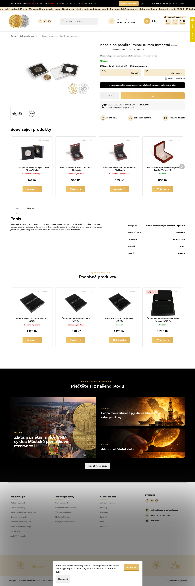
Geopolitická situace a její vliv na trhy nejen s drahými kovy (129, 415)
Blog (102, 522)
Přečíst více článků (97, 465)
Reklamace (15, 531)
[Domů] (14, 36)
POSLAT (173, 118)
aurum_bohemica (49, 21)
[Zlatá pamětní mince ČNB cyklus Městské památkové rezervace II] (53, 427)
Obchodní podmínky (18, 517)
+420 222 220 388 (160, 515)
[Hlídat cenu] (110, 118)
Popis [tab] (16, 208)
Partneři (103, 517)
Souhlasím (131, 567)
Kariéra (103, 527)
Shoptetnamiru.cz (173, 581)
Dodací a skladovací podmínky (23, 512)
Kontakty (104, 512)
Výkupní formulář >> (176, 78)
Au (12, 3)
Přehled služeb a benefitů (66, 507)
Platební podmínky (18, 503)
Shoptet (184, 581)
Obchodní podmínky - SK (20, 522)
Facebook (40, 21)
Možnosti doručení (138, 66)
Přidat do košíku (153, 95)
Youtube (155, 520)
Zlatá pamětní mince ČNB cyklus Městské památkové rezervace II (41, 441)
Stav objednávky (62, 503)
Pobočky (103, 507)
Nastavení (63, 579)
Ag (36, 3)
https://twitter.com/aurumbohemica (45, 21)
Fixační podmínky (17, 507)
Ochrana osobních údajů (20, 527)
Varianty (31, 189)
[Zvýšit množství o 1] (117, 96)
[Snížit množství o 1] (102, 96)
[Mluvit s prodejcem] (164, 72)
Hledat (101, 21)
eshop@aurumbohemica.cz (164, 510)
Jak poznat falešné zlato (117, 449)
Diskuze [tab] (30, 208)
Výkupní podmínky (63, 512)
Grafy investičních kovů (65, 522)
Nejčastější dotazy (63, 517)
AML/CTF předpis (18, 536)
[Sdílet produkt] (140, 118)
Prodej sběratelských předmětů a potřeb (165, 225)
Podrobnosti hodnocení (135, 49)
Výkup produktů (129, 3)
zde (58, 571)
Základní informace (108, 503)
